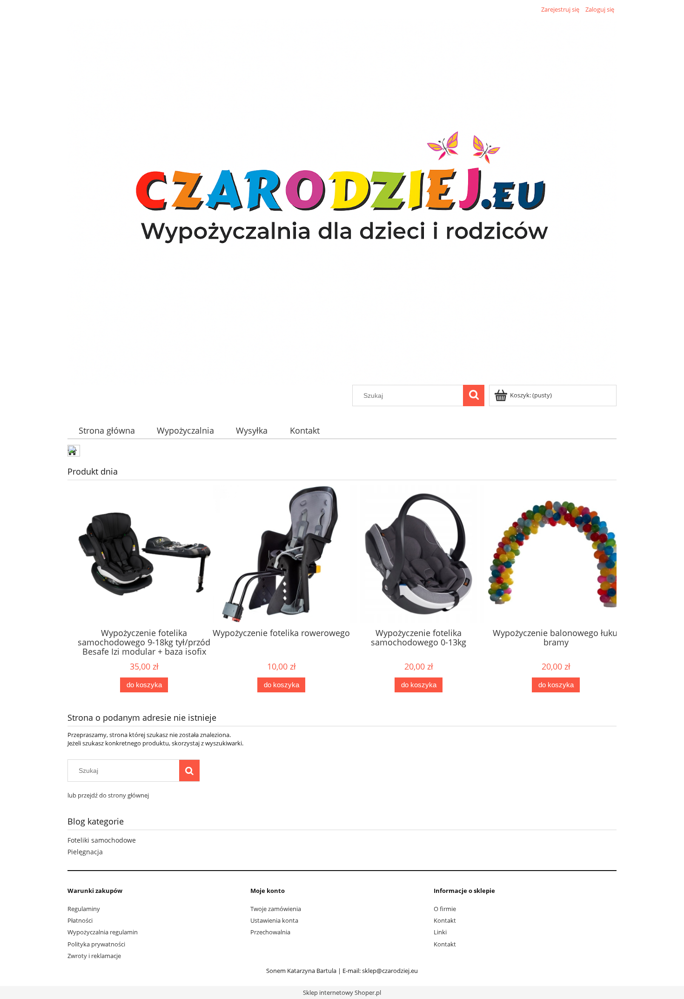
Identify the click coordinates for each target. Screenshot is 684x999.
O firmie (445, 909)
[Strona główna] (342, 200)
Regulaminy (83, 909)
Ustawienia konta (274, 920)
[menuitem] (106, 430)
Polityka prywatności (96, 944)
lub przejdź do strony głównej (108, 795)
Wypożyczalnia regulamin (102, 932)
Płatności (80, 920)
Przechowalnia (270, 932)
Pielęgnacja (85, 851)
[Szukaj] (473, 395)
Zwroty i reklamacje (94, 956)
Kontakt (445, 920)
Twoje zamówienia (275, 909)
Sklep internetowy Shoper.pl (342, 992)
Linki (440, 932)
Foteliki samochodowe (101, 840)
